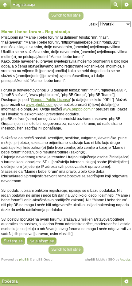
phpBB (24, 259)
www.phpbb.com (39, 104)
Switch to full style (66, 15)
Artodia (125, 259)
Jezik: (93, 24)
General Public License (50, 100)
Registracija (24, 4)
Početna (10, 281)
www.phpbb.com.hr (79, 109)
